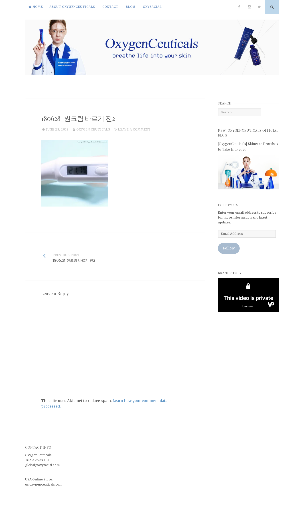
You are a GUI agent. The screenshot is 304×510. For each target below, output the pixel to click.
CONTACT (110, 7)
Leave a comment (134, 129)
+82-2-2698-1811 (38, 460)
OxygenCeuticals (38, 455)
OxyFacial (152, 7)
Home (37, 7)
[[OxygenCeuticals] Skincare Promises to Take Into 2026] (248, 188)
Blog (130, 7)
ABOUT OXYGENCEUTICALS (72, 7)
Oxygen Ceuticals (93, 129)
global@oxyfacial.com (42, 465)
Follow (229, 248)
